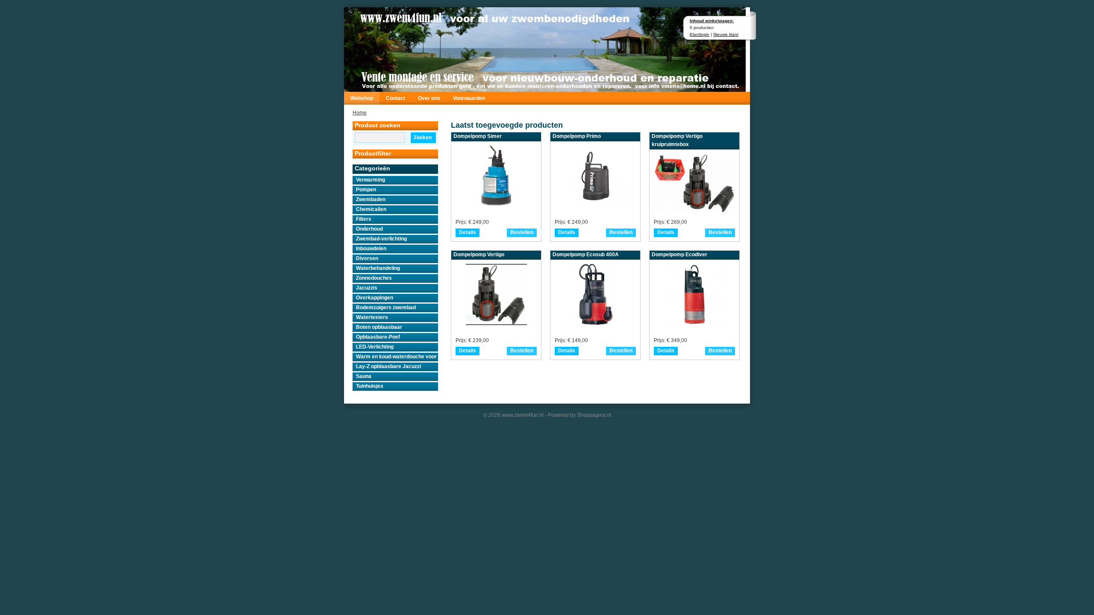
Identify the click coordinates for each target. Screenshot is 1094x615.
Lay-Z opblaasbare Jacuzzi (388, 366)
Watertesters (372, 317)
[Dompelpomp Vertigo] (496, 323)
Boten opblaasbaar (379, 327)
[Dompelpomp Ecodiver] (694, 323)
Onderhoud (369, 229)
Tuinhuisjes (369, 386)
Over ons (429, 98)
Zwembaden (370, 199)
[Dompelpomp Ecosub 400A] (595, 323)
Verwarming (370, 180)
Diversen (367, 258)
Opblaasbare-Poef (378, 337)
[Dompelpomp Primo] (595, 204)
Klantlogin (699, 34)
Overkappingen (374, 298)
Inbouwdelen (371, 249)
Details (467, 232)
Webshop (361, 98)
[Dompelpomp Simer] (496, 204)
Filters (363, 219)
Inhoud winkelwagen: (712, 20)
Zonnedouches (374, 278)
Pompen (366, 190)
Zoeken (423, 138)
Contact (395, 98)
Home (360, 113)
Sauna (363, 376)
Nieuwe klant (725, 34)
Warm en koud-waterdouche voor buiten (397, 357)
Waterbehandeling (378, 268)
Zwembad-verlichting (381, 239)
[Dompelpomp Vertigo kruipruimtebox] (694, 211)
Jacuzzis (366, 288)
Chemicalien (371, 209)
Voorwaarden (469, 98)
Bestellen (521, 232)
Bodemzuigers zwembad (386, 307)
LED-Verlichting (375, 347)
